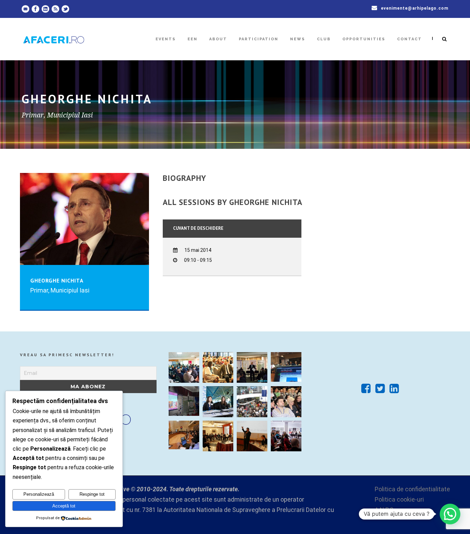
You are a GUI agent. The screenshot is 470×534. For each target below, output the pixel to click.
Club (324, 39)
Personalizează (38, 494)
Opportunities (363, 39)
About (218, 39)
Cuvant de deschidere (198, 228)
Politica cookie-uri (399, 499)
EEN (192, 39)
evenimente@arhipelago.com (414, 8)
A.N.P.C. (385, 509)
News (297, 39)
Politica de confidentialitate (412, 489)
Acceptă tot (63, 506)
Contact (409, 39)
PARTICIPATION (258, 39)
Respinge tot (92, 494)
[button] (450, 514)
